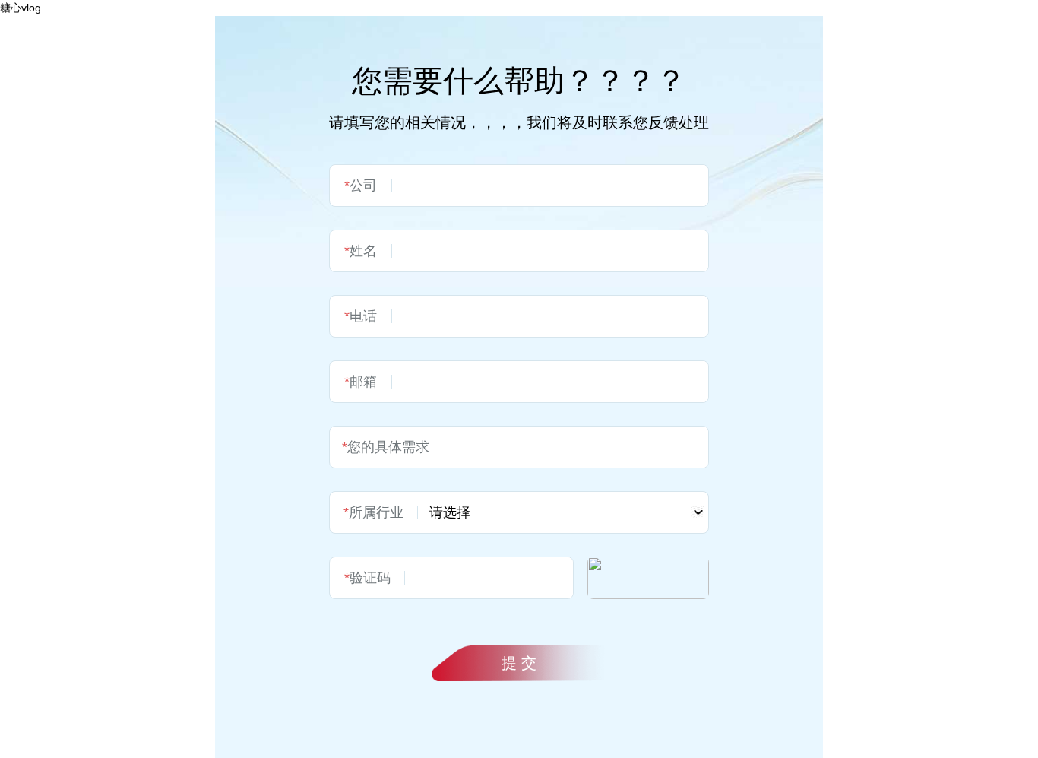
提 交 (519, 663)
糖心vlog (20, 8)
